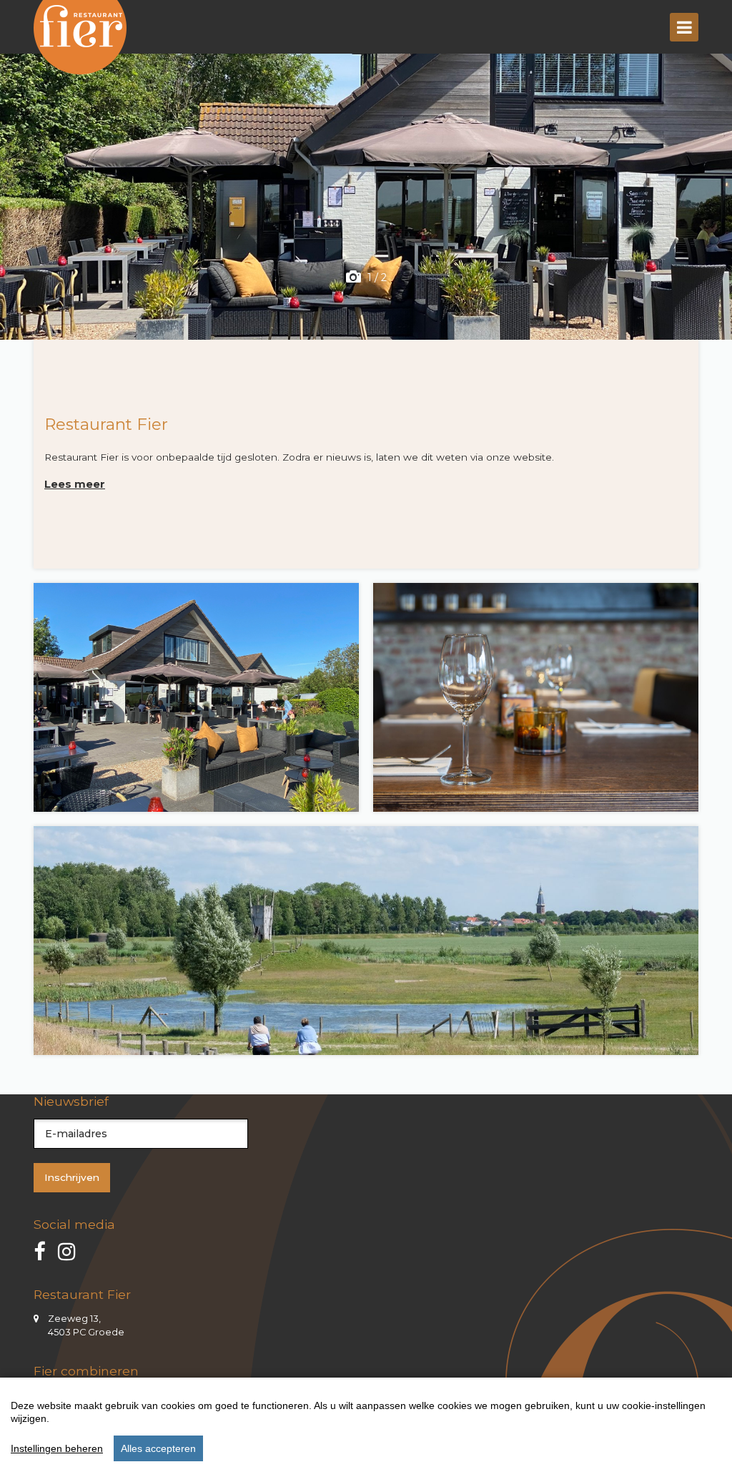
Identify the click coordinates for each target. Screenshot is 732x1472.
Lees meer (74, 484)
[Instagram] (67, 1252)
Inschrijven (71, 1177)
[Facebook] (39, 1252)
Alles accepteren (158, 1448)
